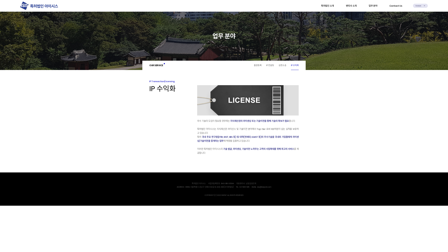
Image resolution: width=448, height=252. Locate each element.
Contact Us (395, 5)
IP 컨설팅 (270, 65)
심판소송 (282, 65)
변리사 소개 (351, 5)
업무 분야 (373, 5)
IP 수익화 (295, 65)
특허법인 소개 (327, 5)
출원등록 (258, 65)
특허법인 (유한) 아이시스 (39, 6)
